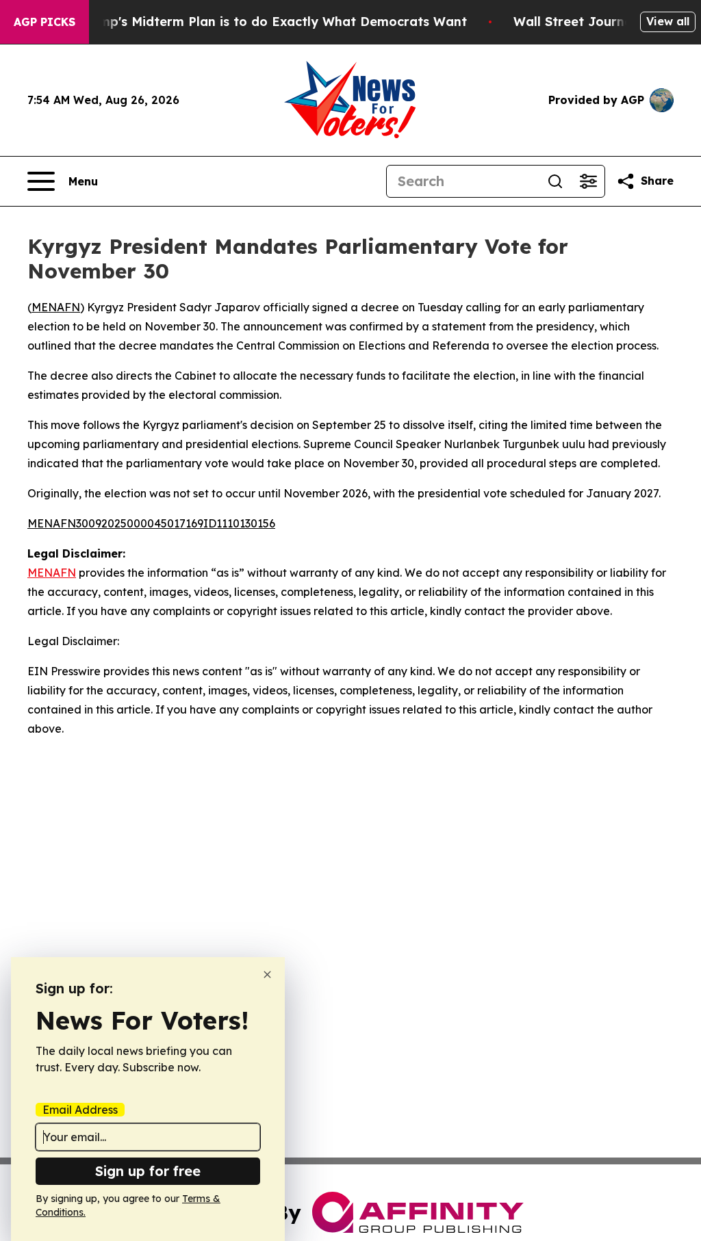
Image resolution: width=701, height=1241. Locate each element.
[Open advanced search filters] (588, 181)
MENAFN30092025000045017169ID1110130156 (151, 523)
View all (667, 21)
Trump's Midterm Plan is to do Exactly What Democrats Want (272, 21)
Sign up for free (148, 1170)
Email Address (80, 1109)
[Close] (267, 974)
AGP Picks (44, 22)
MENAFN (55, 307)
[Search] (555, 181)
